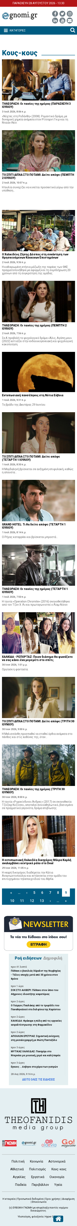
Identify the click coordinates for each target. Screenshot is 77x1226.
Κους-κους (20, 53)
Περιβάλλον (40, 1185)
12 (32, 901)
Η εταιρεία (9, 1198)
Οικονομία (57, 1177)
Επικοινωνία (39, 1201)
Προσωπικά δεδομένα (30, 1198)
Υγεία (58, 1185)
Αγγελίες (19, 1177)
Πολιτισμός (37, 1169)
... (19, 892)
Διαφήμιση (68, 1198)
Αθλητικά (17, 1169)
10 (12, 901)
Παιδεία (20, 1185)
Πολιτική (17, 1161)
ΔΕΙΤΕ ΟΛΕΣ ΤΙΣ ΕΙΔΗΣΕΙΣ (38, 1079)
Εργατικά (37, 1177)
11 (22, 901)
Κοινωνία (36, 1161)
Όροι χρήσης (52, 1198)
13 (42, 901)
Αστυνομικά (56, 1161)
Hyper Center (52, 1216)
